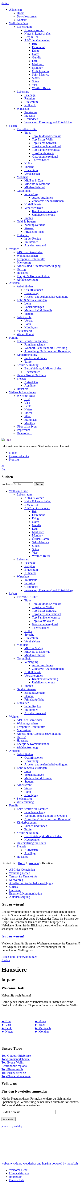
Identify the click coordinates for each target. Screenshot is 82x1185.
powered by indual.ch (40, 1163)
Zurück (6, 960)
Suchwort (7, 484)
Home (21, 863)
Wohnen (34, 863)
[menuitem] (44, 15)
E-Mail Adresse (11, 1112)
